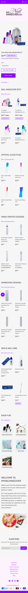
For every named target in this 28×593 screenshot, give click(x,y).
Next (26, 521)
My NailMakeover (14, 585)
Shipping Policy (14, 569)
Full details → (4, 82)
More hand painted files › (8, 221)
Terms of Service (14, 567)
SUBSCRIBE (14, 539)
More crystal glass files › (8, 159)
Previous (2, 521)
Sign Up (24, 548)
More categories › (6, 420)
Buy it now (8, 75)
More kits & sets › (6, 94)
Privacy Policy (14, 573)
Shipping (3, 58)
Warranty (14, 565)
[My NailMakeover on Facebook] (9, 581)
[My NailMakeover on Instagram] (15, 581)
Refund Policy (14, 571)
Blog (14, 575)
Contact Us (14, 562)
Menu (4, 2)
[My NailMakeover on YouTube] (18, 581)
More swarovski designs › (8, 287)
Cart (25, 2)
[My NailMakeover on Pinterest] (12, 581)
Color (2, 62)
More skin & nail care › (7, 353)
